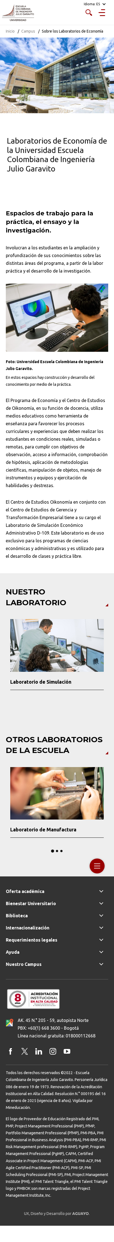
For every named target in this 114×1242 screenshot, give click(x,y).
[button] (6, 658)
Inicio (10, 31)
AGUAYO (80, 1213)
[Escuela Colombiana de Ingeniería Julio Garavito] (18, 13)
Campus (28, 31)
